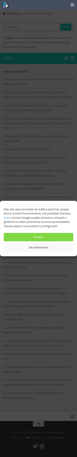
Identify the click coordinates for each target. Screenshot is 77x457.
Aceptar (38, 237)
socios (7, 217)
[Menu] (72, 4)
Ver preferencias (38, 247)
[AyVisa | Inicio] (6, 4)
